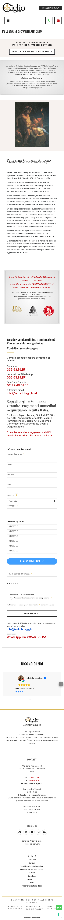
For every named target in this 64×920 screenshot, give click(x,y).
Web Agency (15, 909)
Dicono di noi (32, 879)
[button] (3, 684)
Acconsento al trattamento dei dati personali (32, 598)
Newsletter (15, 906)
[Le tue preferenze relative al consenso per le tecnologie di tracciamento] (59, 915)
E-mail (9, 464)
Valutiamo (32, 859)
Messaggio (11, 505)
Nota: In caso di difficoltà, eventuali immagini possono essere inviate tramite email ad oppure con (31, 630)
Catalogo (32, 876)
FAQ (32, 882)
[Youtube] (32, 832)
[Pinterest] (44, 832)
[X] (25, 832)
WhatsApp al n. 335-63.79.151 (26, 637)
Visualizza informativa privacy (22, 594)
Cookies (51, 909)
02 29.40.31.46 (17, 385)
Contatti (32, 863)
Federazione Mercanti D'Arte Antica (37, 293)
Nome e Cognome (14, 454)
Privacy (51, 906)
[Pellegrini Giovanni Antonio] (32, 124)
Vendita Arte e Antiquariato (32, 866)
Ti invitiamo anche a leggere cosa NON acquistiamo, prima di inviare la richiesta (29, 433)
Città (9, 484)
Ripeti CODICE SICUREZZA (20, 574)
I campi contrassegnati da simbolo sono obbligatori (30, 605)
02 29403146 (33, 777)
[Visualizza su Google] (21, 678)
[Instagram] (38, 832)
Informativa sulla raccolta (32, 918)
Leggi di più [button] (19, 691)
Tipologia (11, 495)
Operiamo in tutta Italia (32, 885)
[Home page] (14, 7)
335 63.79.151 (16, 369)
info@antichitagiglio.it (31, 87)
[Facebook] (19, 832)
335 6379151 (34, 780)
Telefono (10, 474)
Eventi (32, 872)
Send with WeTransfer (32, 561)
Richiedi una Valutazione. (32, 78)
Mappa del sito (35, 906)
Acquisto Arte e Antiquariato (32, 869)
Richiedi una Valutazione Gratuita (32, 52)
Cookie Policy (34, 909)
